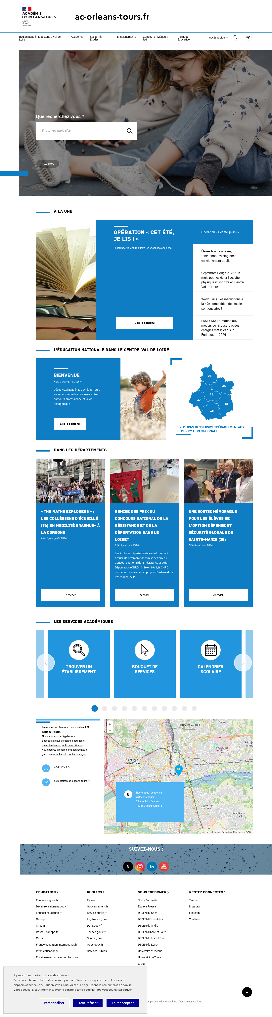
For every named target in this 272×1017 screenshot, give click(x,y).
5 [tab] (134, 708)
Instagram (195, 906)
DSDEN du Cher (147, 913)
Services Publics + (98, 951)
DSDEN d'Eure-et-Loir (151, 919)
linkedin (152, 867)
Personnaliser (54, 1002)
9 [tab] (174, 708)
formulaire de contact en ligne (69, 754)
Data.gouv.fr (95, 925)
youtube (164, 867)
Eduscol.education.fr (49, 913)
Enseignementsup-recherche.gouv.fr (58, 957)
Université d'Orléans (150, 951)
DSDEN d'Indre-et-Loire (152, 932)
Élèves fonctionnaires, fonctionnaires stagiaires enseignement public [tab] (218, 256)
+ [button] (110, 724)
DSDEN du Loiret (148, 944)
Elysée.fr (92, 900)
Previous (46, 663)
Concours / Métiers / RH (155, 38)
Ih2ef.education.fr (47, 951)
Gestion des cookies (190, 1001)
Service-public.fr (97, 913)
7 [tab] (154, 708)
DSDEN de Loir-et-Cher (151, 938)
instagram (140, 867)
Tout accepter (123, 1002)
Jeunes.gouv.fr (96, 932)
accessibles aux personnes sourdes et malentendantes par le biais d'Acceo (63, 743)
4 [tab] (124, 708)
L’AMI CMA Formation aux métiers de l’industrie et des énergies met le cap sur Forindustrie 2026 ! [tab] (220, 328)
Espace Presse (147, 906)
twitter (128, 867)
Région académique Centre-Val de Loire (40, 38)
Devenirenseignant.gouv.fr (52, 906)
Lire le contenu (70, 424)
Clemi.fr (41, 938)
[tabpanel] (114, 280)
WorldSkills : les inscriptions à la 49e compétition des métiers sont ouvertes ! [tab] (222, 303)
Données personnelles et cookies (111, 985)
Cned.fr (40, 925)
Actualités (48, 163)
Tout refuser (88, 1002)
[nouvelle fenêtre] (211, 664)
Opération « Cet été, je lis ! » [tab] (220, 232)
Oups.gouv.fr (95, 944)
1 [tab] (94, 708)
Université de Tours (149, 957)
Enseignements (126, 37)
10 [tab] (184, 708)
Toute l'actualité (147, 900)
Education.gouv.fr (47, 900)
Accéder (71, 595)
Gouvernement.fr (97, 906)
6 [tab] (144, 708)
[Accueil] (39, 16)
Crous (141, 964)
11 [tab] (194, 708)
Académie (77, 37)
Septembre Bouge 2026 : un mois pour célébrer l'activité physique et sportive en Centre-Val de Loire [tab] (222, 280)
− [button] (110, 730)
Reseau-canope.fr (47, 932)
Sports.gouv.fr (96, 938)
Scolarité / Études (96, 38)
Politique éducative (184, 38)
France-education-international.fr (56, 944)
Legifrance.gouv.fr (98, 919)
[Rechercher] (235, 38)
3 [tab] (114, 708)
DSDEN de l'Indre (148, 925)
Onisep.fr (41, 919)
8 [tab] (164, 708)
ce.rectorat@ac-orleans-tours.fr (71, 781)
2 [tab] (104, 708)
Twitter (193, 900)
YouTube (194, 919)
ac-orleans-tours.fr (112, 16)
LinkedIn (194, 913)
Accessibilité (248, 37)
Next (243, 663)
